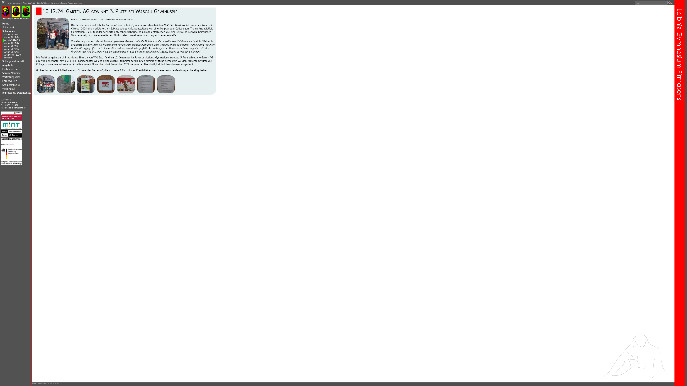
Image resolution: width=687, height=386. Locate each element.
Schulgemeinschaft (13, 61)
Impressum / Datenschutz (16, 92)
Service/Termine (11, 73)
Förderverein (9, 81)
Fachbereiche (10, 69)
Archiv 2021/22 (11, 49)
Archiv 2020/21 (11, 51)
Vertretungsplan (11, 77)
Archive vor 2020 (12, 54)
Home (5, 23)
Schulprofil (8, 27)
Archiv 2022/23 (11, 46)
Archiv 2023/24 (11, 43)
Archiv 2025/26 (11, 37)
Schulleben (8, 31)
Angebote (7, 65)
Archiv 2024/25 (12, 40)
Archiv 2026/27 (11, 34)
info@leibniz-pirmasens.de (13, 107)
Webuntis (9, 88)
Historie (8, 57)
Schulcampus (11, 84)
